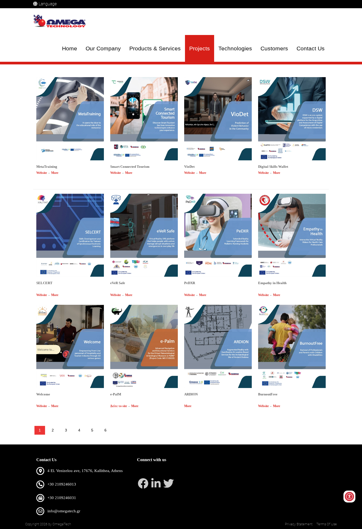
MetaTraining (46, 167)
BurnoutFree (267, 394)
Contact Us (311, 48)
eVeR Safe (117, 283)
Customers (274, 48)
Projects (199, 48)
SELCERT (44, 283)
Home (69, 48)
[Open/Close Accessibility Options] (349, 496)
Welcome (43, 394)
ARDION (191, 394)
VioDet (189, 167)
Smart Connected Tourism (129, 167)
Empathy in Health (272, 283)
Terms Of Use (326, 524)
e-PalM (115, 394)
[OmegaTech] (61, 22)
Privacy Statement (298, 524)
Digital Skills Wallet (273, 167)
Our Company (103, 48)
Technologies (235, 48)
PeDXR (189, 283)
